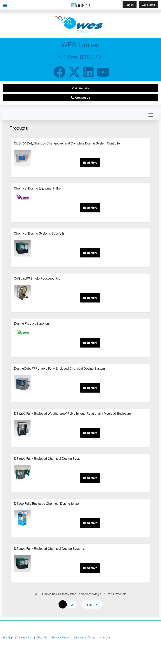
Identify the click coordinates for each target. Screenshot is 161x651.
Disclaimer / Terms (84, 637)
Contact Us (82, 97)
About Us (42, 637)
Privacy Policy (60, 637)
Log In (130, 5)
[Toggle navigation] (150, 115)
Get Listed (148, 5)
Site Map (7, 637)
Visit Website (80, 88)
